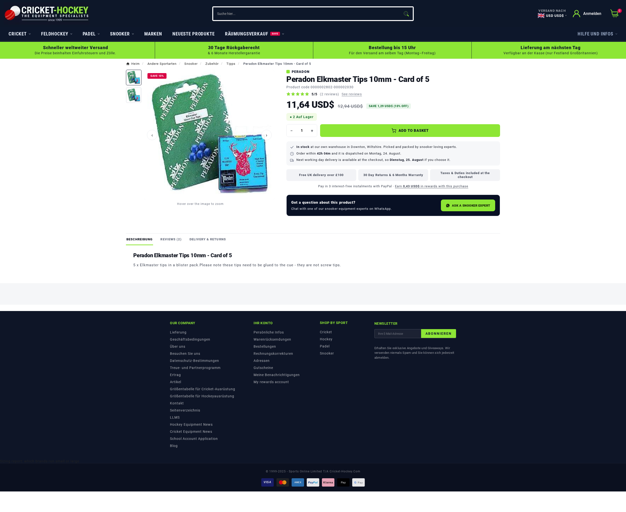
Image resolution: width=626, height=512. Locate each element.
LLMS (175, 417)
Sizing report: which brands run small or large (39, 461)
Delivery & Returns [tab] (208, 239)
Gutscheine (263, 368)
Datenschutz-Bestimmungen (194, 361)
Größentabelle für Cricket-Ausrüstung (202, 389)
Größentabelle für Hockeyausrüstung (202, 396)
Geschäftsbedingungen (190, 339)
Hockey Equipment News (191, 424)
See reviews (352, 94)
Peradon (301, 72)
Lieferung (178, 332)
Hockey (326, 339)
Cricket (326, 332)
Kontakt (177, 403)
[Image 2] (134, 95)
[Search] (406, 13)
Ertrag (175, 375)
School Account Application (194, 439)
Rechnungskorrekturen (273, 354)
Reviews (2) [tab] (170, 239)
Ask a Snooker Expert (471, 205)
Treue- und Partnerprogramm (195, 368)
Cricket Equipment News (191, 432)
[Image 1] (134, 77)
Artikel (175, 382)
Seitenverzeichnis (185, 410)
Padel (325, 346)
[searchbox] (306, 13)
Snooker (327, 353)
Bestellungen (265, 346)
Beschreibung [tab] (139, 239)
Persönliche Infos (269, 332)
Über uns (177, 346)
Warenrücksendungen (272, 339)
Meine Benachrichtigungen (277, 375)
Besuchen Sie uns (185, 354)
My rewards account (271, 382)
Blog (174, 446)
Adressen (262, 361)
